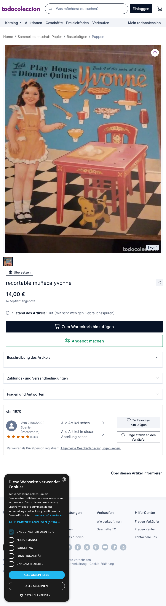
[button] (83, 357)
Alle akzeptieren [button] (36, 575)
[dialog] (36, 538)
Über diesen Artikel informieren (137, 473)
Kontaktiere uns (146, 537)
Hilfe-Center (145, 512)
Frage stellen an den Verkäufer (141, 437)
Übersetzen (22, 272)
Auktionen (33, 23)
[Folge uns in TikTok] (114, 547)
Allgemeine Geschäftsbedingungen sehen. (91, 448)
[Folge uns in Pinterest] (96, 547)
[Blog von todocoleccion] (123, 547)
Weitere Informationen (49, 515)
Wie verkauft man (109, 521)
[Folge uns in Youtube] (105, 547)
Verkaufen (100, 23)
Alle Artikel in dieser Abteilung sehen (77, 434)
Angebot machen (88, 341)
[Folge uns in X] (87, 547)
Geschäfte (54, 23)
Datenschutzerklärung (71, 563)
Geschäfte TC (106, 529)
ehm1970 (13, 411)
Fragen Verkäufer (147, 521)
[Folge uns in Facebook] (78, 547)
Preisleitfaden (77, 23)
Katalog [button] (12, 23)
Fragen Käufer (145, 529)
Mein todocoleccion (144, 23)
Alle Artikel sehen (75, 423)
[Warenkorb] (160, 8)
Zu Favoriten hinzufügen (140, 422)
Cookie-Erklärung (101, 563)
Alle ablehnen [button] (37, 586)
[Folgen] (155, 53)
